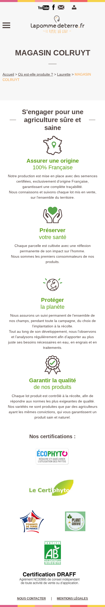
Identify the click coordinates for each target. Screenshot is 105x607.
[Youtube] (43, 8)
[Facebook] (53, 7)
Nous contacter (62, 7)
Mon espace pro (73, 7)
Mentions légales (72, 598)
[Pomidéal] (57, 25)
